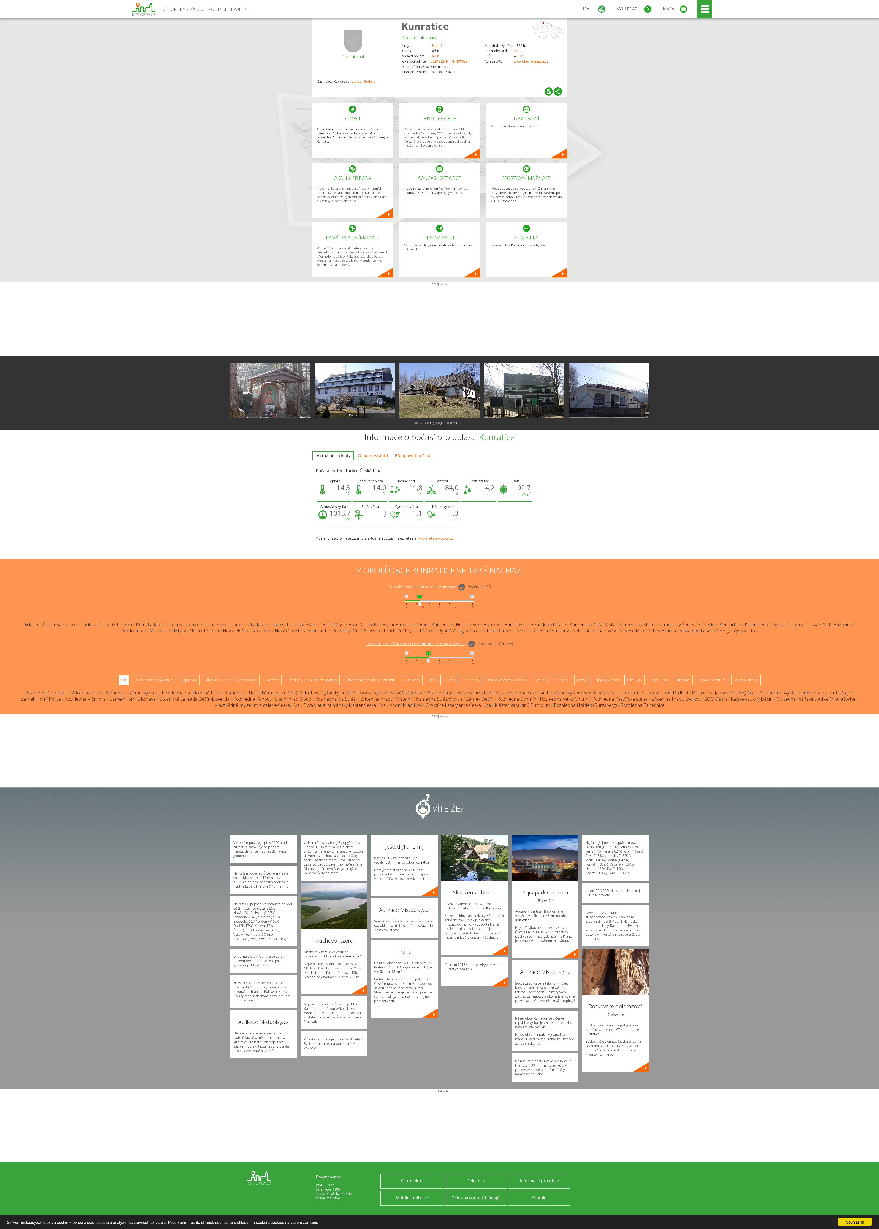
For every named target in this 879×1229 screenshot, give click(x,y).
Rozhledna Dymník (516, 699)
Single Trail (658, 680)
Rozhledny (411, 680)
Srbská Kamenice (500, 631)
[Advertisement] (439, 321)
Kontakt (539, 1197)
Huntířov (513, 624)
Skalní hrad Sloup (293, 699)
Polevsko (371, 631)
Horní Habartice (399, 624)
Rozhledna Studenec (46, 693)
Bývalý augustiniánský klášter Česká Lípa (345, 705)
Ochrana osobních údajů (475, 1197)
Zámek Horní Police (41, 699)
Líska (813, 624)
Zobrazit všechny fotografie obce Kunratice (439, 423)
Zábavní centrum (712, 680)
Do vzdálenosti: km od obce (422, 587)
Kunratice (425, 26)
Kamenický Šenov (676, 624)
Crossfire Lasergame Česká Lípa (458, 705)
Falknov (258, 624)
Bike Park (634, 680)
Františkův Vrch (302, 624)
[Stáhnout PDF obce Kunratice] (549, 91)
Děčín (435, 56)
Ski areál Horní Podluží (665, 693)
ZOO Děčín (715, 699)
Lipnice (356, 81)
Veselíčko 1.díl (639, 631)
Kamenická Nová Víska (593, 624)
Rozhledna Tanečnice (643, 705)
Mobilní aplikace (412, 1197)
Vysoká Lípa (745, 631)
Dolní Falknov (149, 624)
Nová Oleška (235, 631)
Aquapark (189, 680)
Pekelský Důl (345, 631)
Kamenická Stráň (637, 624)
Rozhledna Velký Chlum (564, 699)
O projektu (412, 1180)
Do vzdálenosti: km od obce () (416, 643)
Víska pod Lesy (695, 631)
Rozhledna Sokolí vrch (527, 693)
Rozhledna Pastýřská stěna (620, 699)
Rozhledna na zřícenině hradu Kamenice (203, 693)
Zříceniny (472, 680)
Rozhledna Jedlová (445, 693)
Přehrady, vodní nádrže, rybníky (312, 680)
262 (516, 51)
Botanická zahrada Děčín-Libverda (195, 699)
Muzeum (683, 680)
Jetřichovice (554, 624)
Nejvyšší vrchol (607, 680)
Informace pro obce (539, 1180)
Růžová (427, 631)
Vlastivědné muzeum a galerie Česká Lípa (257, 705)
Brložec (31, 624)
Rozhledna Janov (709, 693)
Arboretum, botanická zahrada (370, 680)
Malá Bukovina (837, 624)
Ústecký (436, 45)
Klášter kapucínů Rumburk (522, 705)
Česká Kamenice (60, 624)
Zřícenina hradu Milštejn (385, 699)
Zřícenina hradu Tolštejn (826, 693)
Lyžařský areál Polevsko (346, 693)
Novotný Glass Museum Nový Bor (763, 693)
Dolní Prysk (214, 624)
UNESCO (212, 680)
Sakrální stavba (746, 680)
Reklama (475, 1180)
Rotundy (541, 680)
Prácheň (392, 631)
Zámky (451, 680)
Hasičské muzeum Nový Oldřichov (283, 693)
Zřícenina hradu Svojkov (675, 699)
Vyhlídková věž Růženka (398, 693)
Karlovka (707, 624)
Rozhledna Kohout (252, 699)
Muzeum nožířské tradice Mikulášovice (816, 699)
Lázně (582, 680)
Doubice (238, 624)
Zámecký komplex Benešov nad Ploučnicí (595, 693)
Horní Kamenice (435, 624)
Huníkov (491, 624)
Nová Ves (261, 631)
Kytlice (779, 624)
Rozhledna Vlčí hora (85, 699)
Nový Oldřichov (290, 631)
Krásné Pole (757, 624)
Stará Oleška (535, 631)
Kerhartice (730, 624)
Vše (124, 680)
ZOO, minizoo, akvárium (154, 680)
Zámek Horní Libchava (133, 699)
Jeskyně (562, 680)
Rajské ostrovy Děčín (752, 699)
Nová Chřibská (204, 631)
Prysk (410, 631)
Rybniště (447, 631)
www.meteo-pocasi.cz (435, 538)
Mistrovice (160, 631)
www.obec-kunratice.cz (531, 61)
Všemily (722, 631)
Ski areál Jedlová (484, 693)
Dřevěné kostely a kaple (507, 680)
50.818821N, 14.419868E (449, 61)
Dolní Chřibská (117, 624)
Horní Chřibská (363, 624)
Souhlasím (855, 1222)
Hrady (433, 680)
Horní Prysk (468, 624)
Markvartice (134, 631)
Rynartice (469, 631)
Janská (532, 624)
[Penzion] (355, 390)
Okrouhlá (318, 631)
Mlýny (180, 631)
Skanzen (272, 680)
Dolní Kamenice (183, 624)
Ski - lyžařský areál (242, 680)
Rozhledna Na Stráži (335, 699)
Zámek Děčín (480, 699)
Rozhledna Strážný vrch (438, 699)
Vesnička (667, 631)
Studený (369, 81)
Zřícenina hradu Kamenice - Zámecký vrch (114, 693)
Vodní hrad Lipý (406, 705)
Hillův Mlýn (333, 624)
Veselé (614, 631)
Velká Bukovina (588, 631)
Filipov (276, 624)
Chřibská (89, 624)
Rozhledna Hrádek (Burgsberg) (585, 705)
